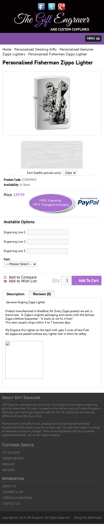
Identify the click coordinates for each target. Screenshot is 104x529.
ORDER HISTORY (13, 458)
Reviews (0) (42, 294)
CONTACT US (11, 503)
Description (15, 294)
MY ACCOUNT (11, 452)
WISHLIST (9, 464)
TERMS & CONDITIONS (17, 498)
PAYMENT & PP (13, 492)
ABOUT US (9, 486)
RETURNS (9, 470)
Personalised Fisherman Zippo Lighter (57, 54)
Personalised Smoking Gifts (35, 49)
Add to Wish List (23, 281)
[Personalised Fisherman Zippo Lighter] (52, 131)
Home (7, 49)
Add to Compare (23, 277)
